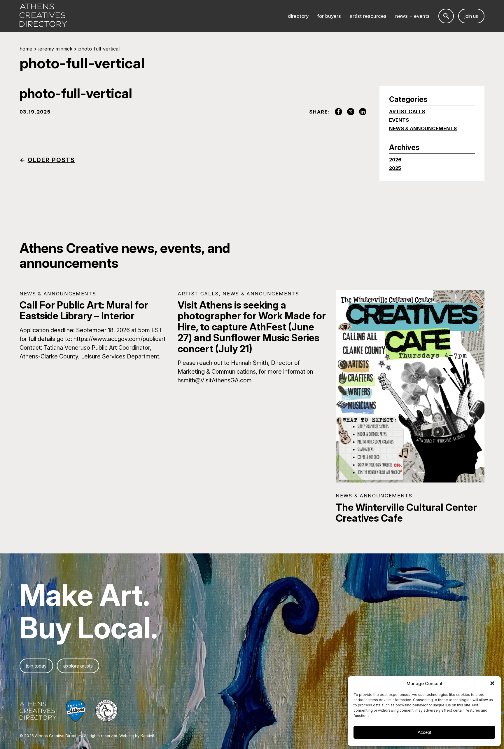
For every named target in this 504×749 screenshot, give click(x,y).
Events (399, 120)
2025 (395, 168)
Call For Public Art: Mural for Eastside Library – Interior (84, 310)
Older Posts (51, 159)
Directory (298, 16)
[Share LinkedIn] (360, 112)
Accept (424, 732)
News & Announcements (423, 128)
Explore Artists (78, 666)
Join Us (471, 16)
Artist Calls (407, 111)
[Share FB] (336, 112)
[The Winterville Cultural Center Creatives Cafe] (410, 386)
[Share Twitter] (348, 112)
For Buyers (329, 16)
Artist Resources (368, 16)
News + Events (412, 16)
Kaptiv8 (147, 735)
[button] (492, 683)
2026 (395, 160)
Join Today (36, 666)
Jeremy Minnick (55, 49)
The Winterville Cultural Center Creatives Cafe (406, 512)
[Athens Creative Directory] (43, 16)
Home (26, 49)
